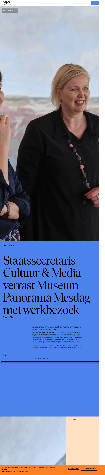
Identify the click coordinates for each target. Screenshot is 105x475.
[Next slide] (6, 358)
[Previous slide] (3, 358)
